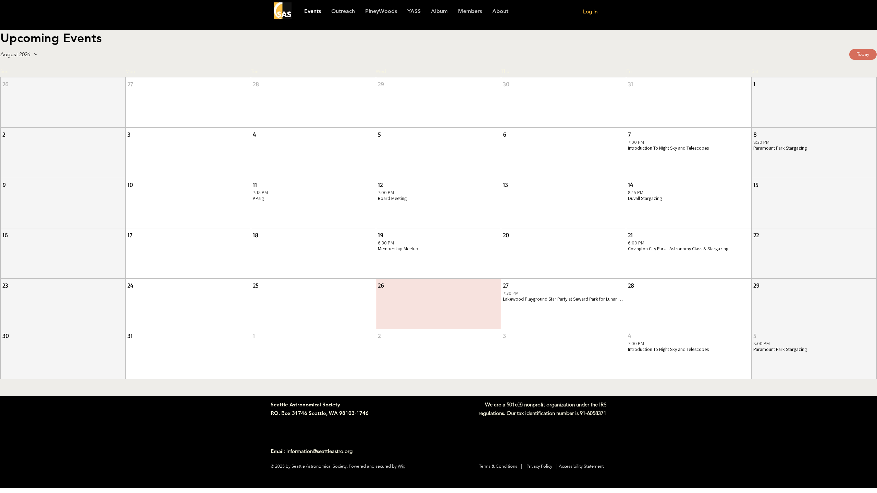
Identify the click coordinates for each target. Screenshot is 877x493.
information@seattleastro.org (319, 451)
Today (863, 54)
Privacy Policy (539, 466)
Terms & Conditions (498, 466)
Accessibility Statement (581, 466)
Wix (401, 466)
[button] (470, 11)
